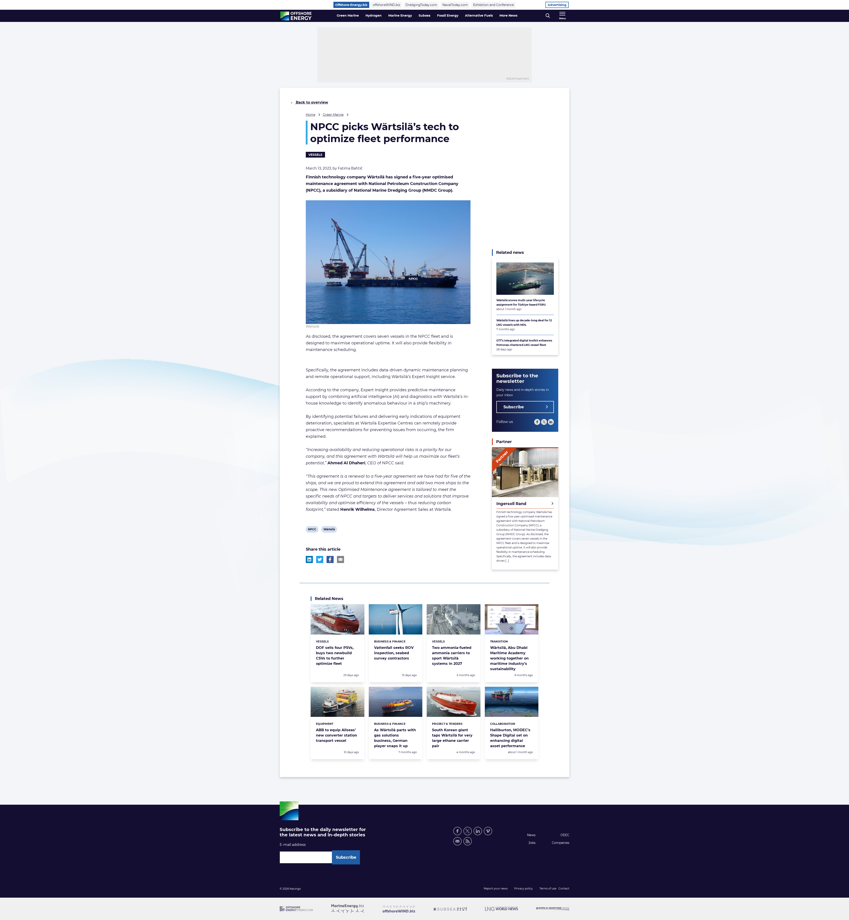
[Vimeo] (488, 831)
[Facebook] (537, 422)
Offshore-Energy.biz (351, 5)
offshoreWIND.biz (386, 5)
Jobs (531, 843)
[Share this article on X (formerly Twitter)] (319, 559)
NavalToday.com (455, 5)
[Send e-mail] (457, 841)
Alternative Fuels (479, 15)
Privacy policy (523, 888)
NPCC (312, 530)
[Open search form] (548, 16)
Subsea (424, 15)
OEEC (564, 835)
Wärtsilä (329, 530)
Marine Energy (400, 15)
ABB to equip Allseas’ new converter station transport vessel (336, 735)
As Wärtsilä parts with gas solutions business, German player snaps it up (395, 738)
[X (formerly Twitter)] (544, 422)
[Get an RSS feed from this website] (467, 841)
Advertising (557, 5)
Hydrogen (373, 15)
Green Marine (348, 15)
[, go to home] (296, 16)
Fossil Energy (447, 15)
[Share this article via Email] (340, 559)
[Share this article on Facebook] (330, 559)
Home (310, 115)
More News (508, 15)
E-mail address (293, 845)
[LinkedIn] (551, 422)
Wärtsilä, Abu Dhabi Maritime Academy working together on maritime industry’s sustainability (509, 658)
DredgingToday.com (421, 5)
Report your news (496, 888)
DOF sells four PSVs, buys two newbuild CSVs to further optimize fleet (335, 656)
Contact (563, 888)
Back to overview (311, 102)
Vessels (315, 155)
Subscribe (513, 407)
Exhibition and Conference (493, 5)
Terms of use (547, 888)
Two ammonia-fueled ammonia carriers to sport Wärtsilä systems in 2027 (451, 656)
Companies (560, 843)
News (531, 835)
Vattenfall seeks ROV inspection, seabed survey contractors (394, 653)
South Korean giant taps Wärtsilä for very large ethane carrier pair (452, 738)
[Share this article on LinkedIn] (309, 559)
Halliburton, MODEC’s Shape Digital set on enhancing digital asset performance (510, 738)
